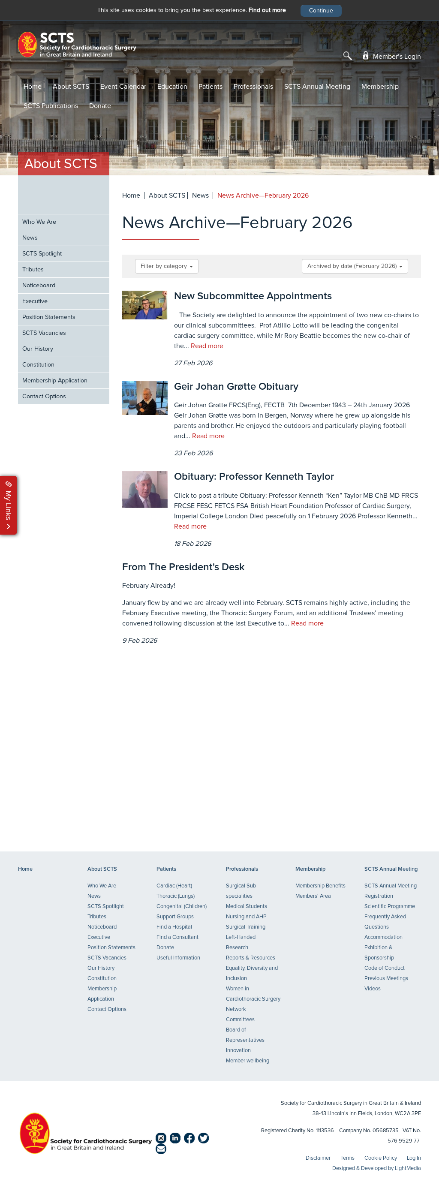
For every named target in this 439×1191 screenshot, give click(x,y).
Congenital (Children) (181, 906)
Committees (240, 1020)
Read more (207, 346)
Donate (100, 105)
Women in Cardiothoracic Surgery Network (253, 999)
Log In (414, 1158)
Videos (372, 989)
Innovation (238, 1050)
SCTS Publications (51, 105)
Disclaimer (318, 1158)
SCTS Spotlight (42, 254)
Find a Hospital (174, 927)
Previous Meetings (386, 978)
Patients (210, 86)
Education (172, 86)
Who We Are (39, 222)
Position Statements (48, 317)
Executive (35, 301)
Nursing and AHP (246, 917)
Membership (380, 86)
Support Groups (175, 917)
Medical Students (246, 906)
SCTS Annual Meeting (317, 86)
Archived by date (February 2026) (352, 266)
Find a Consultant (177, 937)
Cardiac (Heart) (174, 886)
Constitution (38, 365)
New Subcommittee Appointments (253, 296)
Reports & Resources (250, 958)
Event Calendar (123, 86)
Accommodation (383, 937)
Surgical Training (245, 927)
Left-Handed (241, 937)
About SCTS (71, 86)
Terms (347, 1158)
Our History (37, 349)
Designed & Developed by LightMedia (376, 1168)
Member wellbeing (247, 1061)
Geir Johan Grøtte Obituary (236, 387)
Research (237, 947)
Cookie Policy (380, 1158)
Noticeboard (38, 286)
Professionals (253, 86)
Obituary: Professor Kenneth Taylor (254, 477)
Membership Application (54, 381)
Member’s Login (396, 56)
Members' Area (313, 896)
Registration (378, 896)
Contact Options (44, 397)
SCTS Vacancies (44, 333)
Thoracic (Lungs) (175, 896)
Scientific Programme (389, 906)
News (30, 238)
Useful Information (178, 958)
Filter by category (165, 266)
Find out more (267, 10)
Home (33, 86)
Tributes (33, 270)
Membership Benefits (320, 886)
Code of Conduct (384, 968)
